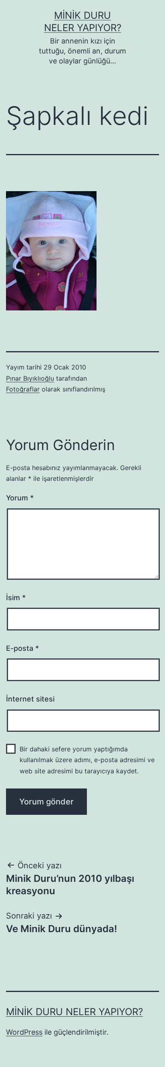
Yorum (20, 498)
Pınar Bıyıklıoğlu (30, 378)
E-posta (22, 648)
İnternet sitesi (30, 699)
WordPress (24, 1032)
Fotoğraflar (23, 389)
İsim (16, 597)
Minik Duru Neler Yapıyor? (74, 1012)
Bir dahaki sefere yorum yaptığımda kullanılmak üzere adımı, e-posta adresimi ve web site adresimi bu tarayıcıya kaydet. (87, 760)
